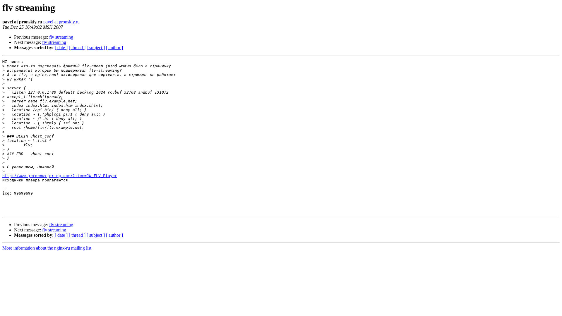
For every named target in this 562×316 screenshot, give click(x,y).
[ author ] (114, 47)
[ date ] (61, 47)
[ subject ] (96, 47)
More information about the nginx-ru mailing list (46, 247)
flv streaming (61, 37)
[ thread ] (77, 47)
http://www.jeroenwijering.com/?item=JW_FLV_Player (59, 176)
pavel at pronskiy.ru (61, 21)
